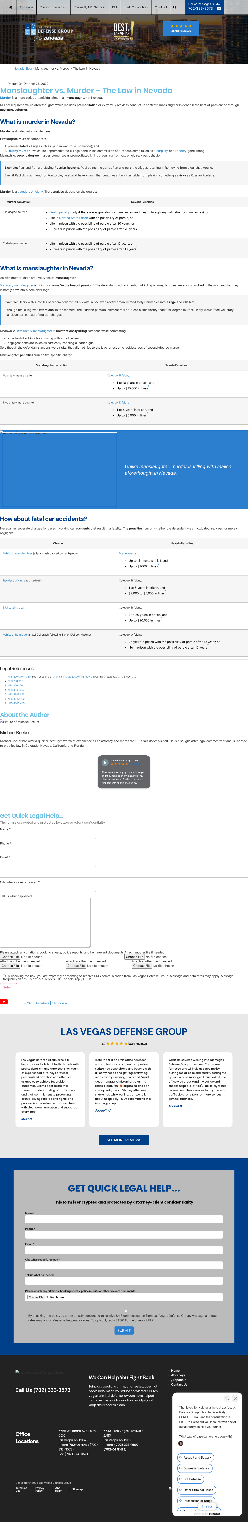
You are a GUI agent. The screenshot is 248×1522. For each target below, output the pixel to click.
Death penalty (59, 212)
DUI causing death (14, 607)
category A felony (30, 191)
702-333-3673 (200, 8)
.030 (28, 676)
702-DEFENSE (79, 1445)
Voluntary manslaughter (16, 285)
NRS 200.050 (15, 681)
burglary (162, 151)
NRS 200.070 (15, 685)
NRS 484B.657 (16, 689)
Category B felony (118, 375)
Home (175, 1370)
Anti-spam (58, 1489)
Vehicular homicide (15, 634)
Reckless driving (13, 580)
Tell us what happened (16, 896)
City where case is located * (20, 882)
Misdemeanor (127, 553)
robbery (181, 151)
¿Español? (178, 1380)
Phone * (5, 843)
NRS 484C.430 (16, 698)
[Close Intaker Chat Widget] (235, 1398)
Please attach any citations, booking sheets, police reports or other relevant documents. (62, 952)
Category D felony (118, 402)
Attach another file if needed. (144, 952)
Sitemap (77, 1489)
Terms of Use (21, 1489)
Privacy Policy (39, 1489)
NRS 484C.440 (16, 703)
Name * (5, 829)
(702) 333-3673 (52, 1390)
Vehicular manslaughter (17, 553)
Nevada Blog (23, 68)
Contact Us (179, 1384)
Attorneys (178, 1375)
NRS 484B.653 (16, 694)
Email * (5, 857)
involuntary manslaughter (34, 331)
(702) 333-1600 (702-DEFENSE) (120, 1447)
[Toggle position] (227, 1398)
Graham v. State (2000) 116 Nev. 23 (73, 676)
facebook (163, 1497)
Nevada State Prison (73, 218)
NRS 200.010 (15, 676)
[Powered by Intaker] (214, 1514)
